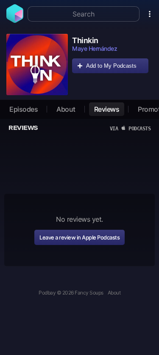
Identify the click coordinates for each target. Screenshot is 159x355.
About (65, 109)
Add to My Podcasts (111, 66)
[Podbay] (14, 20)
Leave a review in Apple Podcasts (79, 237)
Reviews (107, 109)
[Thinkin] (37, 64)
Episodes (23, 109)
